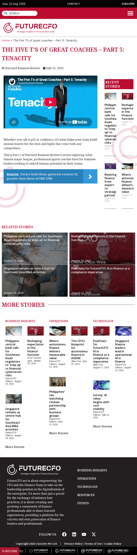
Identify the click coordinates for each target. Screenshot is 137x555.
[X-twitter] (93, 534)
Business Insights (20, 321)
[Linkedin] (74, 534)
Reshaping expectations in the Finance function (98, 238)
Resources (86, 495)
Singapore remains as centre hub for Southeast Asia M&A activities (29, 270)
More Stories (14, 447)
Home (6, 40)
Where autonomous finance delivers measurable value (58, 349)
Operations (58, 321)
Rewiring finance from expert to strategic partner (111, 185)
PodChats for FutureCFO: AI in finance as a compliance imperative (100, 270)
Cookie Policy (112, 543)
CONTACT (73, 3)
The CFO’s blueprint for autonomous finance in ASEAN (80, 349)
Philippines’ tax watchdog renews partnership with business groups (57, 404)
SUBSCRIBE (128, 3)
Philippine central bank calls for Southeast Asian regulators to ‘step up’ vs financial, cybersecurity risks (114, 124)
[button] (130, 13)
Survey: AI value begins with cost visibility (101, 402)
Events (83, 503)
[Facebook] (64, 534)
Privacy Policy (73, 543)
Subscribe (9, 551)
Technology (103, 321)
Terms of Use (93, 543)
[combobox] (19, 13)
